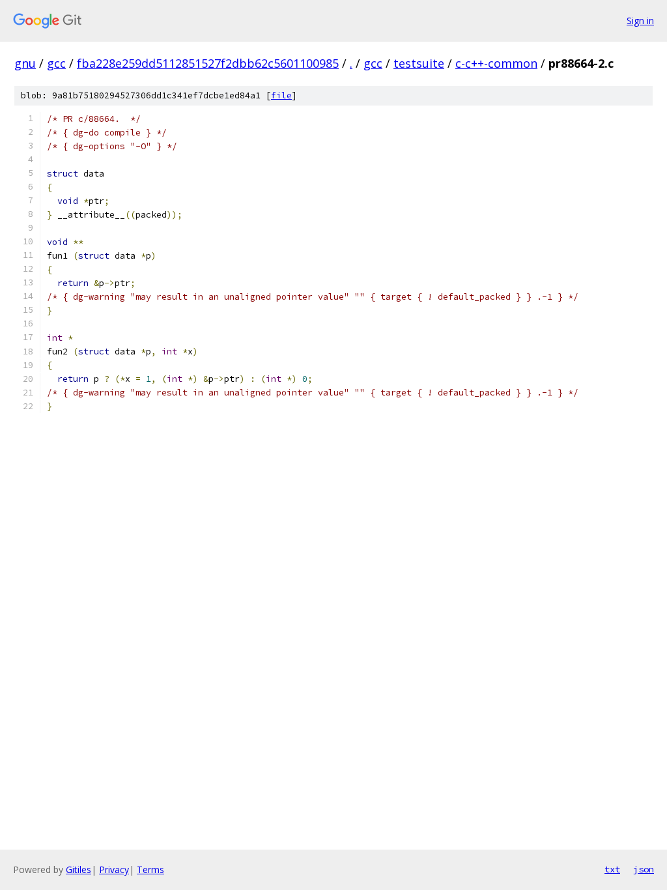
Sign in (640, 20)
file (281, 95)
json (643, 869)
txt (612, 869)
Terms (150, 869)
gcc (56, 63)
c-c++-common (496, 63)
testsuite (418, 63)
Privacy (114, 869)
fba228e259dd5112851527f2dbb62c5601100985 (208, 63)
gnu (25, 63)
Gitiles (78, 869)
